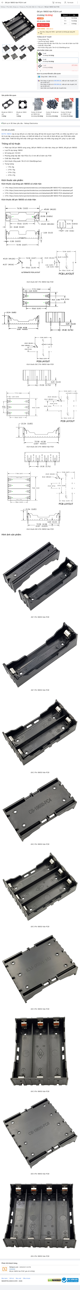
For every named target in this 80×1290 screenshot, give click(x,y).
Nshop (3, 7)
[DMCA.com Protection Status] (54, 1280)
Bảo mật (18, 1278)
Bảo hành (5, 1278)
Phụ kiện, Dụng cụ (12, 7)
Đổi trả (12, 1278)
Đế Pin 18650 (6, 134)
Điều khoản (26, 1278)
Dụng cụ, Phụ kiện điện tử (28, 7)
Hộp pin (40, 7)
